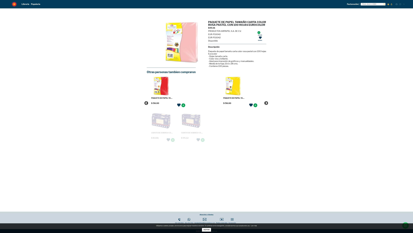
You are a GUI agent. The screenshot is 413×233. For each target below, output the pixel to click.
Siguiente (265, 102)
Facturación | (353, 4)
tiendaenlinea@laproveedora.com (204, 223)
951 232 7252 (189, 223)
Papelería (35, 4)
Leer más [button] (254, 226)
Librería (25, 4)
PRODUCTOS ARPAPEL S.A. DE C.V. (224, 31)
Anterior (145, 102)
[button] (388, 4)
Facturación (232, 223)
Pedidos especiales (221, 223)
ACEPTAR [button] (206, 230)
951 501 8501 (179, 223)
